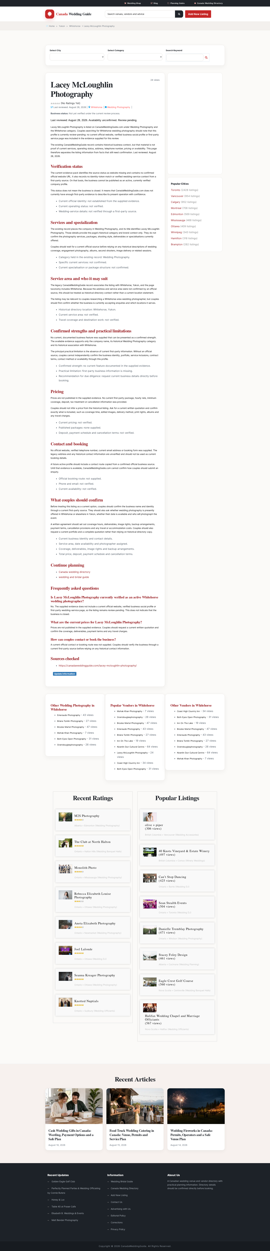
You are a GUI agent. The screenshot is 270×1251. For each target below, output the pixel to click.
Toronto (175, 190)
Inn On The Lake (125, 741)
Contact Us (116, 1202)
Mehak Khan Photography (69, 733)
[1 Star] (51, 103)
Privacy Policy (118, 1229)
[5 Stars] (59, 103)
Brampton (176, 244)
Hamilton (176, 238)
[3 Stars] (55, 103)
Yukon (62, 26)
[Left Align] (179, 14)
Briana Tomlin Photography (70, 721)
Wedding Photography (118, 107)
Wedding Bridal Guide (122, 1181)
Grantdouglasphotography (70, 744)
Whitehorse (74, 26)
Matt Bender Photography (64, 1220)
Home (51, 26)
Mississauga (178, 220)
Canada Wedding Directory (210, 3)
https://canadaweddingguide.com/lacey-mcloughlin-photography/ (98, 665)
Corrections (116, 1222)
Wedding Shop (134, 3)
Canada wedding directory (74, 571)
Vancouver (177, 196)
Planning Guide (177, 3)
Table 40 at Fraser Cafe (63, 1206)
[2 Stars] (53, 103)
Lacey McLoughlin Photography (132, 752)
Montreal (176, 208)
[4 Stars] (57, 103)
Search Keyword (174, 50)
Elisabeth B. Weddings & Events (67, 1213)
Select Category (116, 50)
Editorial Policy (118, 1215)
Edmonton (177, 214)
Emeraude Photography (68, 715)
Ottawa (175, 226)
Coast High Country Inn (128, 763)
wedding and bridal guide (74, 577)
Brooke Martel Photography (70, 727)
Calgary (175, 202)
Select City (55, 50)
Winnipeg (176, 232)
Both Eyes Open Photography (71, 739)
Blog (156, 3)
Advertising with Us (120, 1209)
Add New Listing (198, 14)
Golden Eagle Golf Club (63, 1181)
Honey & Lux (58, 1199)
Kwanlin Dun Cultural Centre (130, 746)
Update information (64, 673)
